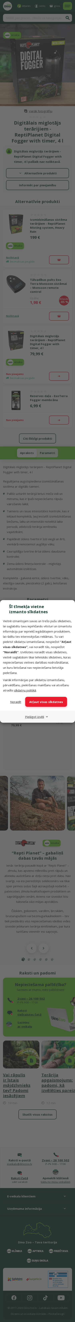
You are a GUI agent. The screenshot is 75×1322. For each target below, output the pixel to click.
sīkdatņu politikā (25, 690)
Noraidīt (15, 702)
